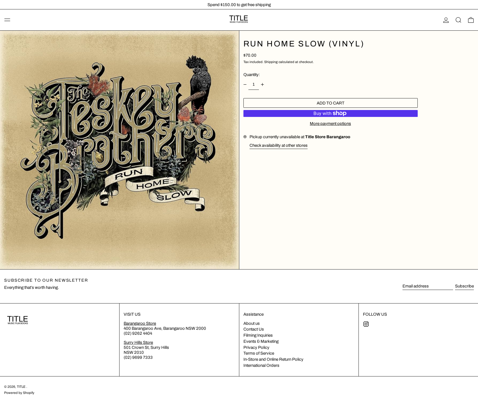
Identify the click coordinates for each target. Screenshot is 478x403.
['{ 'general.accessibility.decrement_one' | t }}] (244, 84)
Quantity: (251, 74)
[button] (458, 20)
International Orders (261, 365)
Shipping (271, 62)
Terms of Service (258, 353)
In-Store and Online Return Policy (273, 359)
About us (251, 323)
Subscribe (464, 286)
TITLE (21, 387)
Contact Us (253, 329)
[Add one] (262, 84)
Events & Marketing (261, 341)
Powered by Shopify (19, 393)
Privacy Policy (256, 347)
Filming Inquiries (258, 335)
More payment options (330, 123)
